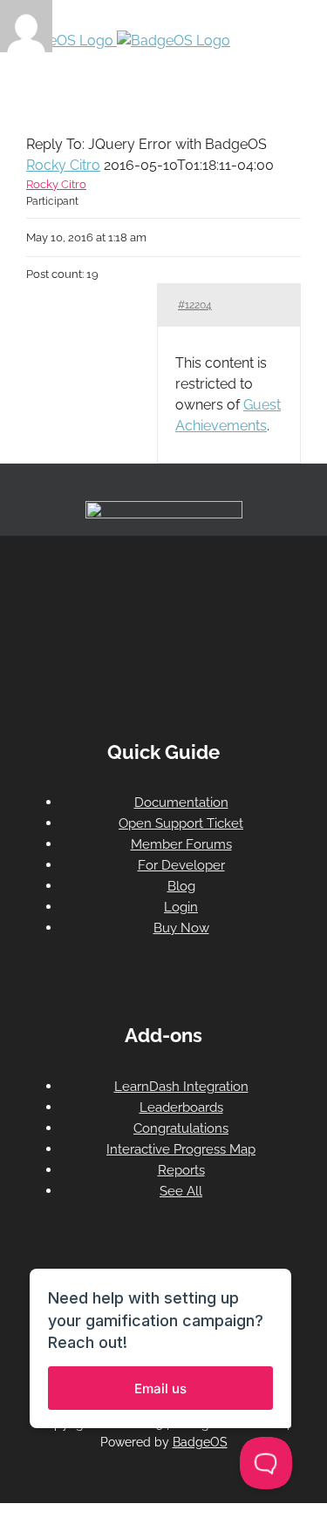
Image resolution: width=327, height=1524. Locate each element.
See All (181, 1191)
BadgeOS (200, 1442)
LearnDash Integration (181, 1086)
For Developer (181, 865)
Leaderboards (181, 1107)
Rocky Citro (63, 165)
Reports (181, 1170)
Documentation (181, 802)
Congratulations (180, 1128)
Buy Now (181, 928)
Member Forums (181, 844)
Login (181, 907)
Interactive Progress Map (180, 1149)
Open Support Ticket (181, 823)
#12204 (195, 305)
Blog (181, 886)
